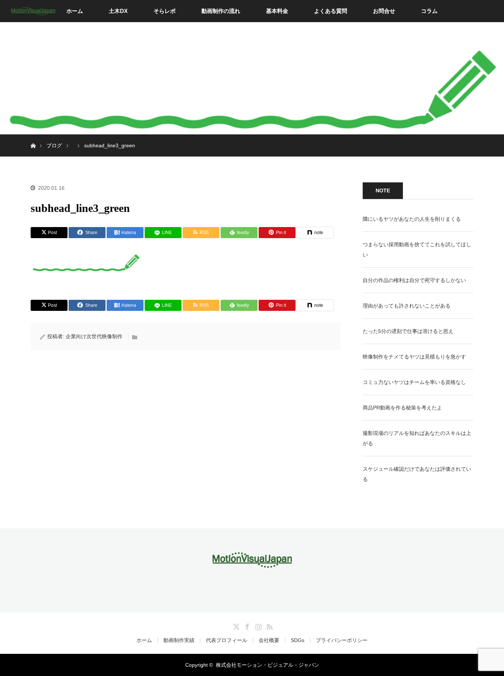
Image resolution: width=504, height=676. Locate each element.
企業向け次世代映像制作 (94, 336)
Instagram (257, 625)
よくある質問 (330, 11)
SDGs (297, 640)
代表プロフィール (226, 640)
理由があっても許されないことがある (407, 306)
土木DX (118, 11)
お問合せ (384, 11)
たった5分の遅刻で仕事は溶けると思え (408, 331)
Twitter (235, 625)
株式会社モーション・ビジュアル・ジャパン (267, 665)
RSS (268, 625)
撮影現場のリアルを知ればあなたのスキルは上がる (417, 438)
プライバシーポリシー (341, 640)
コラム (429, 11)
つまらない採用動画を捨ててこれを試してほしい (417, 249)
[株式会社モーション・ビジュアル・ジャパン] (252, 563)
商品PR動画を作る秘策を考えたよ (402, 408)
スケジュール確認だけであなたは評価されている (417, 474)
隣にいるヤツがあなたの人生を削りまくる (412, 219)
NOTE (383, 190)
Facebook (246, 625)
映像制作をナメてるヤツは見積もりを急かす (414, 357)
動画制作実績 (178, 640)
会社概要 (269, 640)
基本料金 (277, 11)
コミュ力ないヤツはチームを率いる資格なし (414, 382)
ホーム (74, 11)
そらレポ (164, 11)
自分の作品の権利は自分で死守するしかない (414, 280)
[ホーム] (33, 137)
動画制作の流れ (220, 11)
